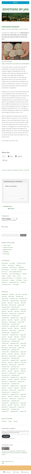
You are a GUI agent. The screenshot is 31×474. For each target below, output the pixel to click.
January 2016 (21, 381)
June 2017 (10, 371)
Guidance (24, 273)
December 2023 (6, 315)
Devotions (9, 170)
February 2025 (12, 305)
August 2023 (23, 317)
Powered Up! (6, 253)
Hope (14, 276)
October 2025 (5, 300)
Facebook (4, 421)
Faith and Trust (13, 267)
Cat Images (12, 263)
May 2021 (16, 337)
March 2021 (4, 339)
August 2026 (5, 294)
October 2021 (5, 334)
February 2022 (12, 330)
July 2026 (11, 294)
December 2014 (6, 392)
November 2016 (15, 375)
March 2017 (4, 373)
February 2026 (19, 296)
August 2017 (23, 368)
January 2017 (21, 373)
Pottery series (5, 280)
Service (25, 280)
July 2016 (4, 379)
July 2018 (4, 362)
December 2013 (6, 400)
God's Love (4, 271)
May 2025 (16, 302)
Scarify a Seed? (7, 245)
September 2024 (14, 309)
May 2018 (16, 362)
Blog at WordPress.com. (8, 461)
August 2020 (23, 343)
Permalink (26, 170)
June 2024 (10, 311)
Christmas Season (21, 263)
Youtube (16, 421)
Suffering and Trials (14, 282)
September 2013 (14, 403)
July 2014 (4, 396)
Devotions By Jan (15, 9)
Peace (24, 278)
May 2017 (16, 371)
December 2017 (6, 366)
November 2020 (15, 341)
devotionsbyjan (14, 29)
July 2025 (4, 302)
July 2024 (4, 311)
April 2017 (23, 371)
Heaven (3, 276)
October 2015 (5, 385)
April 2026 (4, 296)
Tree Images (16, 284)
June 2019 (10, 354)
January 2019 (21, 356)
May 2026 (24, 294)
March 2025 (4, 305)
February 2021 (12, 339)
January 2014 (21, 398)
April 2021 (23, 337)
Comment (21, 198)
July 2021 (4, 337)
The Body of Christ (6, 284)
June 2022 (10, 328)
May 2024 (16, 311)
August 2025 (23, 300)
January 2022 (21, 330)
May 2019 (16, 354)
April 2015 (23, 388)
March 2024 (4, 313)
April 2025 (23, 302)
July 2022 (4, 328)
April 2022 (23, 328)
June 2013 (10, 405)
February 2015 (12, 390)
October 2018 (5, 360)
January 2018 (21, 364)
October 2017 (5, 368)
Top (3, 463)
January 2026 (5, 298)
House (18, 276)
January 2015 (21, 390)
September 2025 (14, 300)
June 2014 (10, 396)
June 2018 (10, 362)
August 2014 (23, 394)
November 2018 (15, 358)
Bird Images (5, 263)
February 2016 (12, 381)
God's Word (5, 273)
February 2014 (12, 398)
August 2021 (23, 334)
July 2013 (4, 405)
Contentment (11, 265)
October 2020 (5, 343)
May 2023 (16, 320)
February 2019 (12, 356)
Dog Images (5, 267)
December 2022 (6, 324)
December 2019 (6, 349)
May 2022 (16, 328)
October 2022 (5, 326)
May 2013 (16, 405)
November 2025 (23, 298)
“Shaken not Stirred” (8, 247)
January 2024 (21, 313)
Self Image (19, 280)
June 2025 (10, 302)
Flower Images (5, 269)
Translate (13, 220)
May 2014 (16, 396)
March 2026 (11, 296)
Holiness (21, 170)
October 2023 (5, 317)
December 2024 (6, 307)
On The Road (18, 278)
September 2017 (14, 368)
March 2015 (4, 390)
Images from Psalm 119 (7, 278)
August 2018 (23, 360)
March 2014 (4, 398)
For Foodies (14, 269)
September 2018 (14, 360)
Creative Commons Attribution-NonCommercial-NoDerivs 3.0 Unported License (14, 452)
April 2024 (23, 311)
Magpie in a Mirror (7, 249)
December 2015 (6, 383)
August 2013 (23, 403)
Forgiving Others (22, 269)
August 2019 (23, 351)
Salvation (12, 280)
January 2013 (21, 407)
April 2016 (23, 379)
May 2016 (16, 379)
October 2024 (5, 309)
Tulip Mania (6, 251)
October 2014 (5, 394)
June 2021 (10, 337)
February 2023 (12, 322)
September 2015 (14, 385)
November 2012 (15, 409)
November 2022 (15, 324)
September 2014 (14, 394)
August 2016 (23, 377)
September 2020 (14, 343)
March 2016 (4, 381)
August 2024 (23, 309)
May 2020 (16, 345)
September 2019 (14, 351)
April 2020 (23, 345)
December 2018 (6, 358)
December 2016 (6, 375)
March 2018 (4, 364)
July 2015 (4, 388)
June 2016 (10, 379)
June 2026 (18, 294)
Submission (4, 282)
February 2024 (12, 313)
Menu (15, 2)
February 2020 (12, 347)
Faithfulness (16, 170)
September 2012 (14, 411)
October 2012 (5, 411)
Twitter (10, 421)
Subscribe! (6, 436)
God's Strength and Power (15, 271)
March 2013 (4, 407)
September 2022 (14, 326)
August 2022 (23, 326)
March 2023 (4, 322)
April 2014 (23, 396)
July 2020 (4, 345)
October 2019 (5, 351)
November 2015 (15, 383)
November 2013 (15, 400)
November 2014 (15, 392)
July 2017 (4, 371)
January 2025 (21, 305)
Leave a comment (23, 29)
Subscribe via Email (8, 428)
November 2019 (15, 349)
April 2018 (23, 362)
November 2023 (15, 315)
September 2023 (14, 317)
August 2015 (23, 385)
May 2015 (16, 388)
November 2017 (15, 366)
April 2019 (23, 354)
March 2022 (4, 330)
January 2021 (21, 339)
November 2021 (15, 332)
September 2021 (14, 334)
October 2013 (5, 403)
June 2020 (10, 345)
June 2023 (10, 320)
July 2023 (4, 320)
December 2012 (6, 409)
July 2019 (4, 354)
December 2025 (14, 298)
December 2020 (6, 341)
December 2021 (6, 332)
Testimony (23, 282)
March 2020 (4, 347)
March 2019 (4, 356)
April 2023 (23, 320)
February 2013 (12, 407)
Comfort (4, 265)
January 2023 (21, 322)
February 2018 (12, 364)
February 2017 (12, 373)
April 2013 (23, 405)
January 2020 (21, 347)
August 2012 (23, 411)
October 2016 (5, 377)
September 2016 (14, 377)
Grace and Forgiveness (15, 273)
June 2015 (10, 388)
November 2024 (15, 307)
